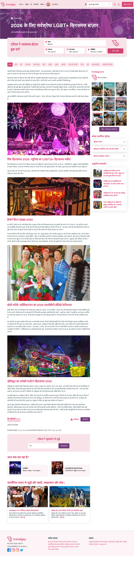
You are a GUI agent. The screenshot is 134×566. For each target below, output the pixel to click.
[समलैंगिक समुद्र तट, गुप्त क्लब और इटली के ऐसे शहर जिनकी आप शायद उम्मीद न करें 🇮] (109, 89)
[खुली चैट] (119, 4)
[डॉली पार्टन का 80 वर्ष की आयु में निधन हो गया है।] (121, 89)
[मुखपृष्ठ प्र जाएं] (8, 4)
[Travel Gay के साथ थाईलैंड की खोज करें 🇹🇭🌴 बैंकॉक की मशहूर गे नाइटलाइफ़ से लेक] (97, 104)
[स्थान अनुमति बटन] (85, 4)
